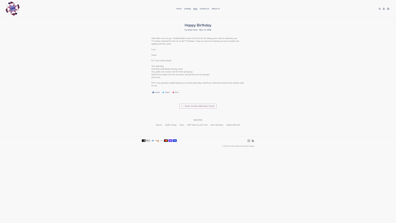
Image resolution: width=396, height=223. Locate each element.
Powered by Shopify (247, 146)
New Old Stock (217, 125)
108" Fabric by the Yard (197, 125)
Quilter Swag (170, 125)
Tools (181, 125)
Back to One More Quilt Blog (199, 106)
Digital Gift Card (233, 125)
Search (159, 125)
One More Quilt (233, 146)
